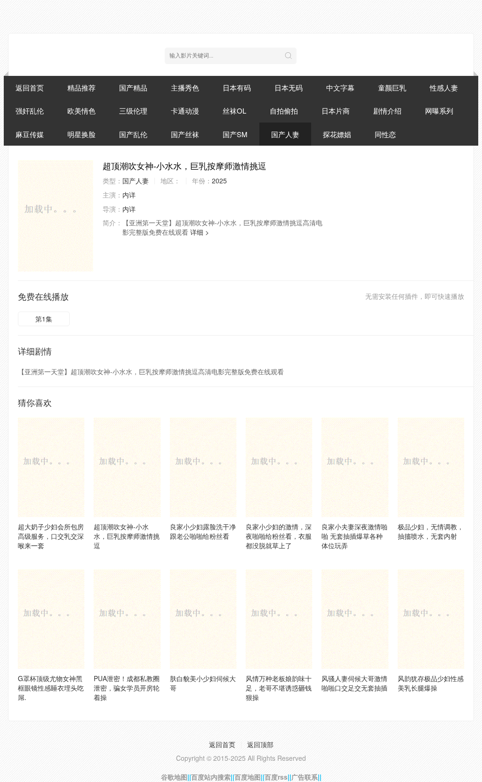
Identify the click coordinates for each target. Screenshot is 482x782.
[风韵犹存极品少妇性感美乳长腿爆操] (431, 619)
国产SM (235, 134)
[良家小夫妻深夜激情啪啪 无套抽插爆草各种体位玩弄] (354, 467)
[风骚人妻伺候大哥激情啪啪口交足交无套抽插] (354, 619)
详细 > (199, 232)
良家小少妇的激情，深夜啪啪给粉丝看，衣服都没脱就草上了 (279, 536)
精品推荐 (81, 87)
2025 (219, 180)
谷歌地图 (174, 777)
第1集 (43, 318)
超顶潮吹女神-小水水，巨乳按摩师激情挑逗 (127, 536)
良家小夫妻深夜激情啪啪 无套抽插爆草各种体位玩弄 (354, 536)
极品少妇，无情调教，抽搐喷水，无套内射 (431, 531)
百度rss (276, 777)
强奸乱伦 (30, 110)
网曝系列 (439, 110)
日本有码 (237, 87)
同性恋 (385, 134)
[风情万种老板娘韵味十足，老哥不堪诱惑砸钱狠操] (279, 619)
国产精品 (133, 87)
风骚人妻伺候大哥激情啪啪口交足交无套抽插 (354, 683)
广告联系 (304, 777)
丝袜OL (234, 110)
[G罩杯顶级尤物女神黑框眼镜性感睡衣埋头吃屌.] (51, 619)
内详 (129, 194)
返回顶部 (260, 744)
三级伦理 (133, 110)
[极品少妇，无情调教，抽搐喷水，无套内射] (431, 467)
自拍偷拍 (284, 110)
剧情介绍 (387, 110)
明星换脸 (81, 134)
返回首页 (30, 87)
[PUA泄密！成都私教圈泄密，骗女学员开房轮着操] (127, 619)
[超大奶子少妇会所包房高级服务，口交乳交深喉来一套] (51, 467)
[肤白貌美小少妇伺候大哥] (203, 619)
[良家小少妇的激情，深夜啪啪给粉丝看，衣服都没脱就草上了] (279, 467)
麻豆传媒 (30, 134)
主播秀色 (185, 87)
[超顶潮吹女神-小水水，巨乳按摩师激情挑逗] (55, 215)
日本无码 (288, 87)
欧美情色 (81, 110)
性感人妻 (444, 87)
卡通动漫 (185, 110)
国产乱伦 (133, 134)
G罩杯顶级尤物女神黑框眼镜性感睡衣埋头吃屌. (51, 688)
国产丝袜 (185, 134)
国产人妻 (285, 134)
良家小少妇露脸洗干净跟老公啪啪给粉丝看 (203, 531)
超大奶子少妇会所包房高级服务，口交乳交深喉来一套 (51, 536)
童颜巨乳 (392, 87)
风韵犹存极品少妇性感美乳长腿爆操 (431, 683)
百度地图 (247, 777)
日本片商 (335, 110)
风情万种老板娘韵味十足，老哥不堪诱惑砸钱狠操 (279, 688)
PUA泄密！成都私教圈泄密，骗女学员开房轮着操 (127, 688)
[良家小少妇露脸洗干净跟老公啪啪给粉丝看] (203, 467)
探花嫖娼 (337, 134)
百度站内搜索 (211, 777)
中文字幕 (340, 87)
